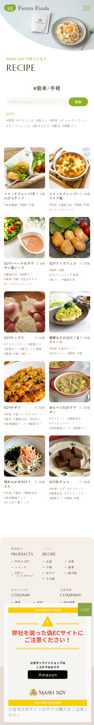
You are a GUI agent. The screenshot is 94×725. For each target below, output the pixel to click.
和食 (54, 120)
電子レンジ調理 (31, 349)
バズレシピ (26, 120)
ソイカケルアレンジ (19, 284)
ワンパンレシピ (19, 125)
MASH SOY (22, 561)
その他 (50, 579)
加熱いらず (58, 488)
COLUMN (20, 593)
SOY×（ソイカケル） (22, 574)
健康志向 (66, 204)
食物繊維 (11, 204)
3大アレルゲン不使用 (65, 274)
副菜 (71, 567)
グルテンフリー (16, 344)
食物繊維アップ (16, 423)
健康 (18, 602)
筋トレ (42, 120)
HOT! (10, 114)
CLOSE (84, 609)
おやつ (50, 573)
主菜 (71, 561)
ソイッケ (20, 567)
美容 (40, 602)
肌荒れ (35, 419)
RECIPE (49, 551)
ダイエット (35, 414)
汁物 (49, 567)
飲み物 (72, 573)
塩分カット (68, 348)
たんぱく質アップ (17, 502)
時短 (11, 120)
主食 (49, 561)
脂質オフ (27, 274)
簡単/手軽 (27, 204)
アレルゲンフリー (74, 120)
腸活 (57, 125)
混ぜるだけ (42, 125)
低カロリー (58, 353)
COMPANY (70, 593)
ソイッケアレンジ (62, 209)
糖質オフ (70, 125)
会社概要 (69, 602)
